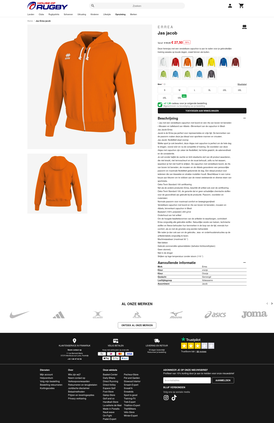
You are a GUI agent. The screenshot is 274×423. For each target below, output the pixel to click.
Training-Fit (129, 398)
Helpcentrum (46, 377)
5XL (182, 97)
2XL (224, 90)
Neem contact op (74, 350)
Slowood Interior (132, 381)
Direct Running (110, 381)
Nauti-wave (108, 412)
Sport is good (130, 395)
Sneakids (128, 391)
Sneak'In (128, 388)
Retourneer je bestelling (156, 352)
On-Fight (107, 415)
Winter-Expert (131, 415)
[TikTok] (174, 398)
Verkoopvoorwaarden (79, 381)
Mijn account (46, 374)
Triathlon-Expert (132, 405)
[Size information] (165, 84)
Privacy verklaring (77, 398)
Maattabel (242, 84)
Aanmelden (222, 380)
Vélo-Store (129, 412)
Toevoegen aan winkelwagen (202, 110)
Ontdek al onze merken (137, 325)
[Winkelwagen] (241, 6)
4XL (164, 97)
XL (209, 90)
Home (30, 20)
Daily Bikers (109, 377)
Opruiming (120, 14)
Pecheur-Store (131, 374)
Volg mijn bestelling (50, 381)
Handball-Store (110, 401)
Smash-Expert (131, 384)
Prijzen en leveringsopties (81, 395)
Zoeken (137, 6)
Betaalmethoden (76, 391)
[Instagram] (166, 398)
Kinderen (95, 14)
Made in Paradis (111, 408)
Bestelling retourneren (51, 384)
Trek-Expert (129, 401)
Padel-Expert (109, 419)
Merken (133, 14)
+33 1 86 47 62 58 (75, 359)
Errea (166, 27)
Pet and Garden (132, 377)
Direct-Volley (109, 384)
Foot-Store (108, 391)
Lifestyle (107, 14)
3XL (239, 90)
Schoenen (68, 14)
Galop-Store (109, 395)
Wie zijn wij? (74, 374)
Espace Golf (109, 388)
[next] (272, 303)
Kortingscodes (47, 388)
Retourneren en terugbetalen (82, 384)
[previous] (267, 303)
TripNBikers (130, 408)
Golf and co (108, 398)
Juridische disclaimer (78, 388)
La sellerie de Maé (112, 405)
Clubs (41, 14)
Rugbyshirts (54, 14)
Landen (30, 14)
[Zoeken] (93, 6)
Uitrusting (81, 14)
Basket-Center (110, 374)
